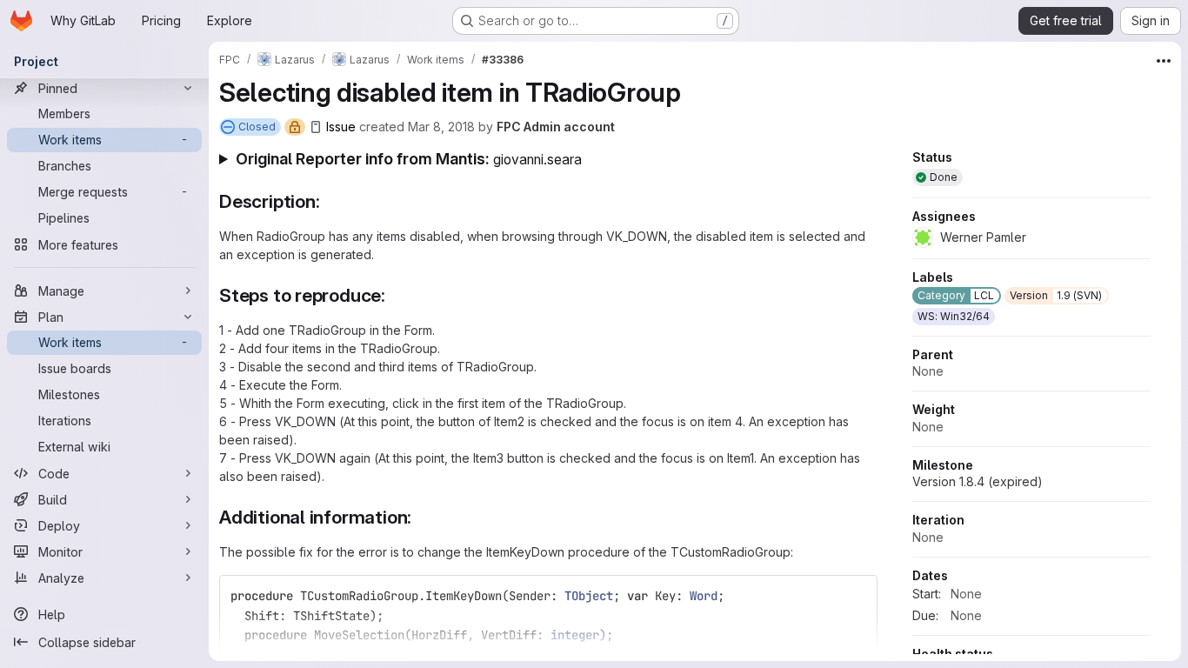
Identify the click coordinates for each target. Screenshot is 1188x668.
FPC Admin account (556, 126)
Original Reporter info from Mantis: (409, 159)
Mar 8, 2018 (441, 126)
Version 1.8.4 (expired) (977, 481)
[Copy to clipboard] (857, 596)
